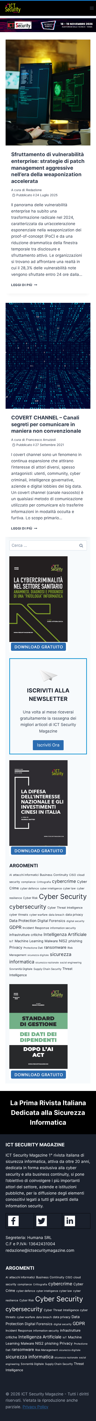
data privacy (74, 914)
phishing (75, 941)
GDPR (15, 927)
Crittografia (44, 882)
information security (63, 928)
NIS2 (63, 941)
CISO (72, 875)
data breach (56, 914)
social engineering (71, 962)
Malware (51, 941)
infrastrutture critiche (25, 935)
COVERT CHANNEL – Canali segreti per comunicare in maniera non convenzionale (46, 424)
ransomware (55, 947)
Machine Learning (29, 941)
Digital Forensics (51, 920)
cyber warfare (38, 914)
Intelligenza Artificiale (65, 934)
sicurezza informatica (29, 1357)
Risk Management (46, 1350)
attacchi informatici (26, 875)
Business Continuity (54, 875)
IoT (11, 941)
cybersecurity (27, 906)
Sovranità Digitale (20, 969)
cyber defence (29, 888)
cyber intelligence (51, 888)
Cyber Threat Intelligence (65, 907)
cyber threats (18, 914)
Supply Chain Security (47, 969)
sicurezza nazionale (47, 962)
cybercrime (64, 881)
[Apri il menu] (91, 8)
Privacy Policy (35, 1406)
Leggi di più (24, 285)
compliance (28, 882)
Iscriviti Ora (48, 745)
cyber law (69, 888)
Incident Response (36, 928)
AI (10, 875)
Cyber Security (63, 896)
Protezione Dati (33, 947)
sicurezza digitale (38, 955)
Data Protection (22, 920)
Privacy (15, 947)
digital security (75, 921)
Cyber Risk (30, 898)
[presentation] (48, 92)
